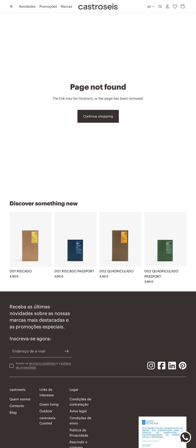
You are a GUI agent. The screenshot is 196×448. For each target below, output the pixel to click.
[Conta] (167, 6)
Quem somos (20, 399)
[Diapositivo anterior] (13, 239)
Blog (13, 413)
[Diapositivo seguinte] (48, 239)
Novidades (27, 6)
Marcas (66, 6)
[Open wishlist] (175, 6)
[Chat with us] (185, 437)
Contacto (17, 406)
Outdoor (45, 411)
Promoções (48, 6)
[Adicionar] (44, 259)
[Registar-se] (67, 351)
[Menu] (11, 6)
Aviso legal (78, 411)
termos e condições (42, 363)
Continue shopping (98, 116)
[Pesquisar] (160, 6)
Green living (49, 404)
